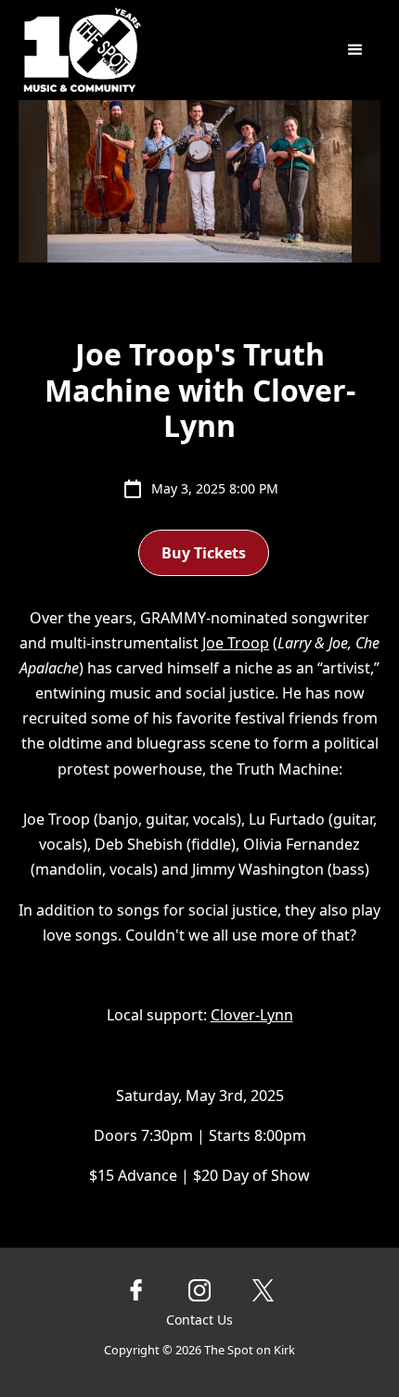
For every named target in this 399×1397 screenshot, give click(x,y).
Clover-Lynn (252, 1015)
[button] (355, 50)
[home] (145, 50)
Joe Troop (235, 643)
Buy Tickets (203, 553)
